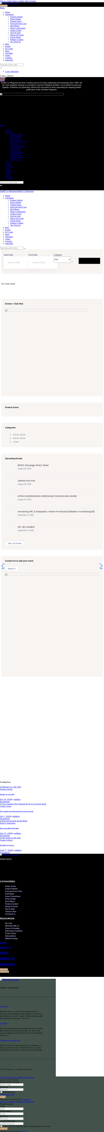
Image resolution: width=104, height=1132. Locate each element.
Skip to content (6, 1)
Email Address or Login (9, 1082)
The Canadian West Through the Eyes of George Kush (16, 811)
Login (2, 1106)
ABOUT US (6, 947)
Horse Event (19, 434)
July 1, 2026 (5, 816)
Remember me (9, 1092)
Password (4, 1087)
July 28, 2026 (5, 799)
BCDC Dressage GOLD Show (33, 465)
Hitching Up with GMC (7, 794)
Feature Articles (6, 789)
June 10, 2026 (5, 833)
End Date (33, 255)
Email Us (12, 569)
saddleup (17, 799)
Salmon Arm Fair (26, 480)
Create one (26, 1099)
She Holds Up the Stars (7, 845)
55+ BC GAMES (26, 527)
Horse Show (19, 438)
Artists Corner (5, 806)
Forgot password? (7, 1094)
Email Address (6, 1111)
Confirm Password (7, 1121)
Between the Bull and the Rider (9, 828)
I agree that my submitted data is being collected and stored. (27, 1126)
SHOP (3, 943)
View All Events (14, 543)
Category (58, 255)
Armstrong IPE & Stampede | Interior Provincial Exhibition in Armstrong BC (56, 511)
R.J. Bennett (4, 1023)
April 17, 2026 (6, 850)
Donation (7, 964)
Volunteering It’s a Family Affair (10, 1040)
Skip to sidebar (18, 1)
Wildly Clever (4, 1006)
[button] (3, 566)
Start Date (8, 255)
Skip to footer (30, 1)
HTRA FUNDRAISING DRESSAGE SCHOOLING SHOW (47, 496)
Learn (16, 441)
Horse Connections (7, 823)
